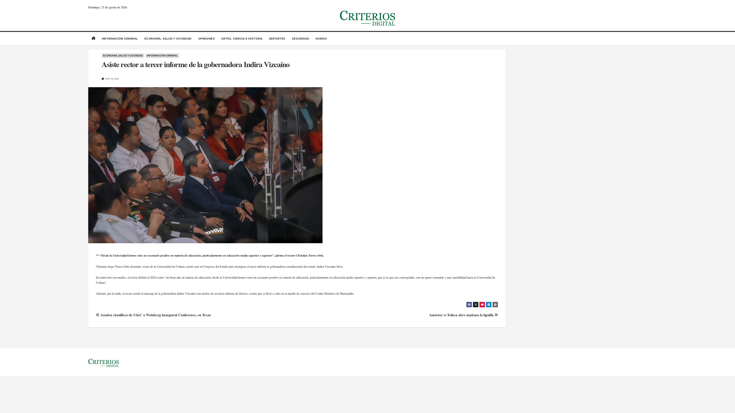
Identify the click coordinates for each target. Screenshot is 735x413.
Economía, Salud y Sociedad (168, 38)
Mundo (321, 38)
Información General (120, 38)
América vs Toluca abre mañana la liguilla (462, 315)
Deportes (277, 38)
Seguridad (300, 38)
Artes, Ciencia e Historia (242, 38)
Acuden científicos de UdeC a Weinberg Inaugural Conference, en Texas (155, 315)
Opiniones (206, 38)
